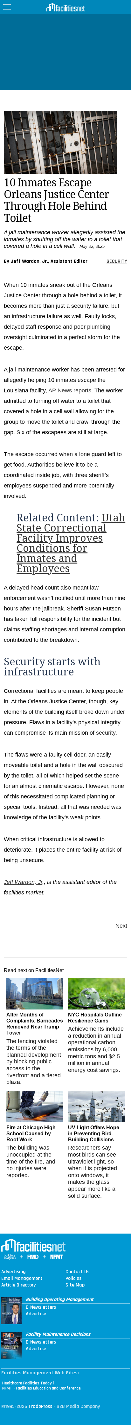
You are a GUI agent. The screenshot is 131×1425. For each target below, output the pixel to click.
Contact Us (77, 1271)
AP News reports (69, 390)
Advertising (13, 1271)
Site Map (75, 1285)
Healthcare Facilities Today (27, 1383)
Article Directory (18, 1285)
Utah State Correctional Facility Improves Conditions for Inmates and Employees (71, 543)
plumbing (98, 327)
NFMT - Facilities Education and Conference (41, 1388)
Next (121, 926)
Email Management (22, 1278)
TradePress (40, 1406)
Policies (73, 1278)
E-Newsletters (41, 1307)
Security (117, 261)
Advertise (36, 1314)
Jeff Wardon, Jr (23, 882)
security (105, 733)
